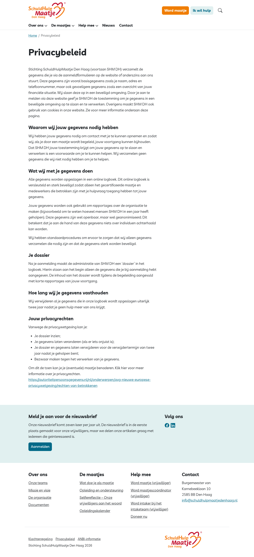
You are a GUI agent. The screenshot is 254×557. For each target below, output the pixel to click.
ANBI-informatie (89, 539)
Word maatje (175, 10)
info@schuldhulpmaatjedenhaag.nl (209, 500)
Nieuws (108, 25)
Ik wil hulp (202, 10)
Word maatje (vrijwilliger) (151, 483)
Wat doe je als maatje (97, 483)
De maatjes (60, 25)
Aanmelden (40, 446)
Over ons (35, 25)
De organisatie (39, 497)
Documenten (38, 505)
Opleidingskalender (95, 510)
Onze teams (38, 483)
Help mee (86, 25)
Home (32, 35)
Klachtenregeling (40, 539)
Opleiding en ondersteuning (101, 490)
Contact (126, 25)
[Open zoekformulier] (220, 10)
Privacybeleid (65, 539)
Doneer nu (139, 516)
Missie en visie (39, 490)
